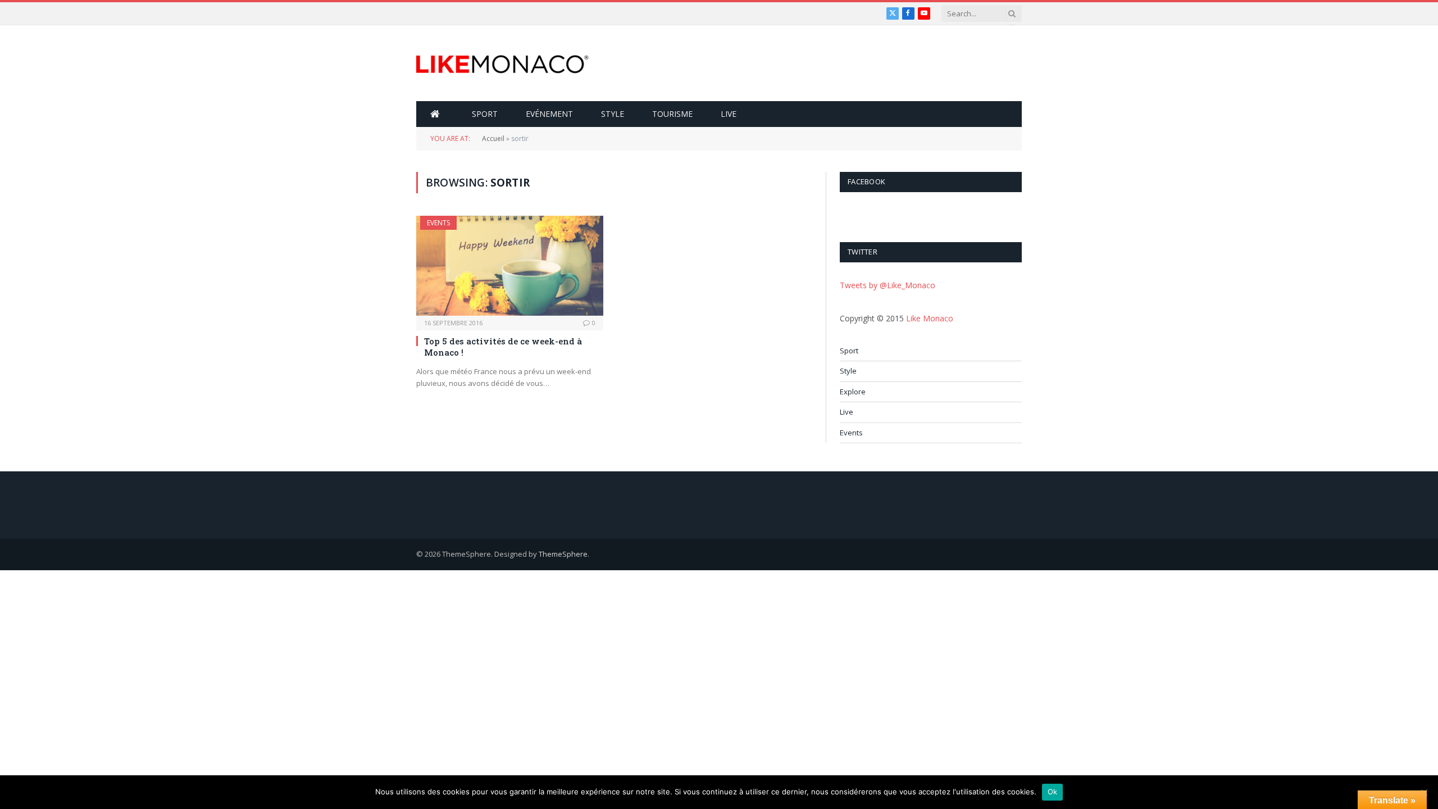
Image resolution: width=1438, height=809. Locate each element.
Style (612, 113)
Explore (853, 392)
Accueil (493, 138)
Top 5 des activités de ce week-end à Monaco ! (503, 346)
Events (438, 223)
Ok (1053, 791)
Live (728, 113)
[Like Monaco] (502, 63)
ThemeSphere (563, 554)
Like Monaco (929, 318)
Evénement (549, 113)
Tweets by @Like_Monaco (887, 285)
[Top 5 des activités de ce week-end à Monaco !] (509, 265)
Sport (485, 113)
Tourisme (672, 113)
